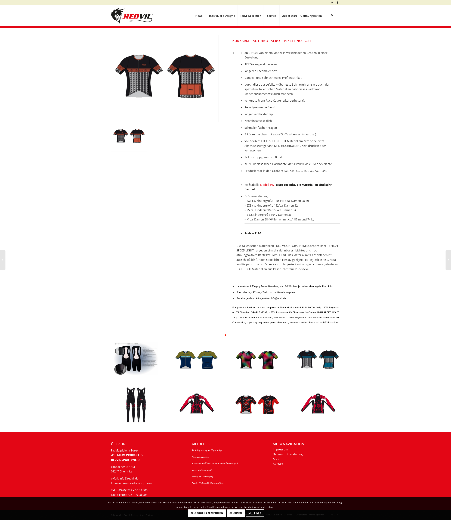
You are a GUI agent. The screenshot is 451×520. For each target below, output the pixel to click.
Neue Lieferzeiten (200, 456)
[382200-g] (196, 405)
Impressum (280, 449)
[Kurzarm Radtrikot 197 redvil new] (2, 260)
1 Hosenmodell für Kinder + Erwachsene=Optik (215, 463)
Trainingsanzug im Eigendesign (207, 450)
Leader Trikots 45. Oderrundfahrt (208, 483)
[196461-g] (257, 405)
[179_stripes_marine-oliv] (196, 360)
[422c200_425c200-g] (136, 405)
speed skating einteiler (203, 470)
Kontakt (278, 464)
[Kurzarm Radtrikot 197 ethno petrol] (448, 260)
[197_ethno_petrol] (318, 360)
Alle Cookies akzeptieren (207, 513)
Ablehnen (236, 513)
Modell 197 (267, 185)
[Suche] (332, 15)
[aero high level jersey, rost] (165, 78)
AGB (276, 459)
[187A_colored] (257, 360)
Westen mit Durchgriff (202, 476)
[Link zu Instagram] (332, 2)
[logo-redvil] (132, 15)
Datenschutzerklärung (288, 454)
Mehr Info (254, 513)
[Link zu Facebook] (337, 2)
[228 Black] (136, 358)
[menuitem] (199, 15)
